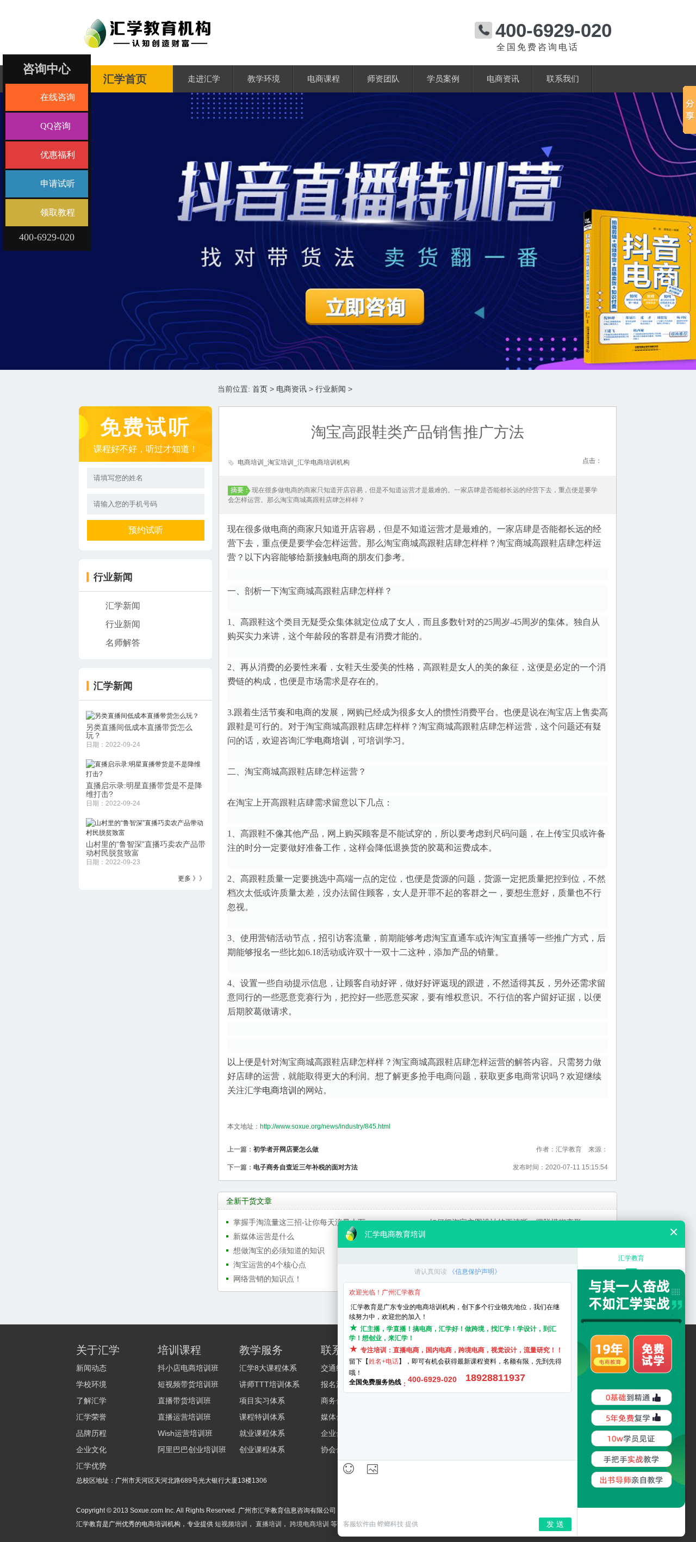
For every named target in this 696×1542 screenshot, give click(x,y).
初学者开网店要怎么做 (286, 1149)
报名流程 (336, 1384)
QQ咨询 (55, 126)
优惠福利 (57, 154)
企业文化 (91, 1449)
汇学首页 (125, 79)
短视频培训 (231, 1524)
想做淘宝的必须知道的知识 (279, 1250)
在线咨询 (57, 97)
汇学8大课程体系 (268, 1368)
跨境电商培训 (309, 1524)
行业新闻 (330, 389)
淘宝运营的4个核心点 (269, 1264)
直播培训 (269, 1524)
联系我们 (562, 79)
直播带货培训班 (184, 1400)
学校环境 (91, 1384)
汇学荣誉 (91, 1417)
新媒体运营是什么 (263, 1236)
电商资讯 (503, 79)
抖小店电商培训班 (188, 1368)
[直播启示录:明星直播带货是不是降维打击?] (146, 769)
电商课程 (323, 79)
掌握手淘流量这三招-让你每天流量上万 (299, 1222)
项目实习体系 (262, 1400)
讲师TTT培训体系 (269, 1384)
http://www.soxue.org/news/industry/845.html (325, 1126)
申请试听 (57, 183)
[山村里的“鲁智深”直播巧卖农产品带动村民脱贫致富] (146, 827)
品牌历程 (91, 1433)
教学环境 (263, 79)
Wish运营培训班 (185, 1433)
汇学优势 (91, 1466)
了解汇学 (91, 1400)
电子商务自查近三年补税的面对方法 (305, 1167)
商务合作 (336, 1400)
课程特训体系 (262, 1417)
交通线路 (336, 1368)
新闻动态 (91, 1368)
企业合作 (336, 1433)
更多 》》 (192, 878)
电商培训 (331, 740)
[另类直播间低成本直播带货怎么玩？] (142, 715)
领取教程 (57, 212)
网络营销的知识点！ (267, 1278)
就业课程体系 (262, 1433)
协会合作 (336, 1449)
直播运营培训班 (184, 1417)
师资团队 (383, 79)
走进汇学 (204, 79)
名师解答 (122, 642)
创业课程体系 (262, 1449)
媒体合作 (336, 1417)
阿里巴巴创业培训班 (192, 1449)
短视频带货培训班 (188, 1384)
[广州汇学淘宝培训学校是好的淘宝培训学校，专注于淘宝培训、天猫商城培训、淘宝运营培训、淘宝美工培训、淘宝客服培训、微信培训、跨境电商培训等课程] (147, 23)
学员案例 (443, 79)
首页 (260, 389)
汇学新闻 (122, 605)
